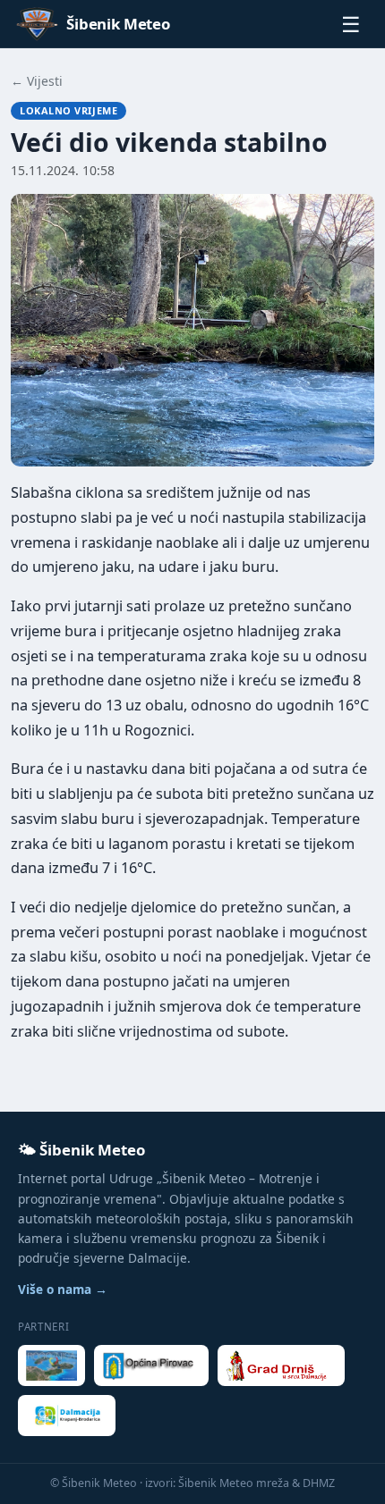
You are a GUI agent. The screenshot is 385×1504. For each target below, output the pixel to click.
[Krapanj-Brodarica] (67, 1415)
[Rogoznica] (51, 1365)
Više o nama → (62, 1289)
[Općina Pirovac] (151, 1365)
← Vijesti (37, 80)
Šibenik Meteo (118, 23)
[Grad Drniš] (281, 1365)
